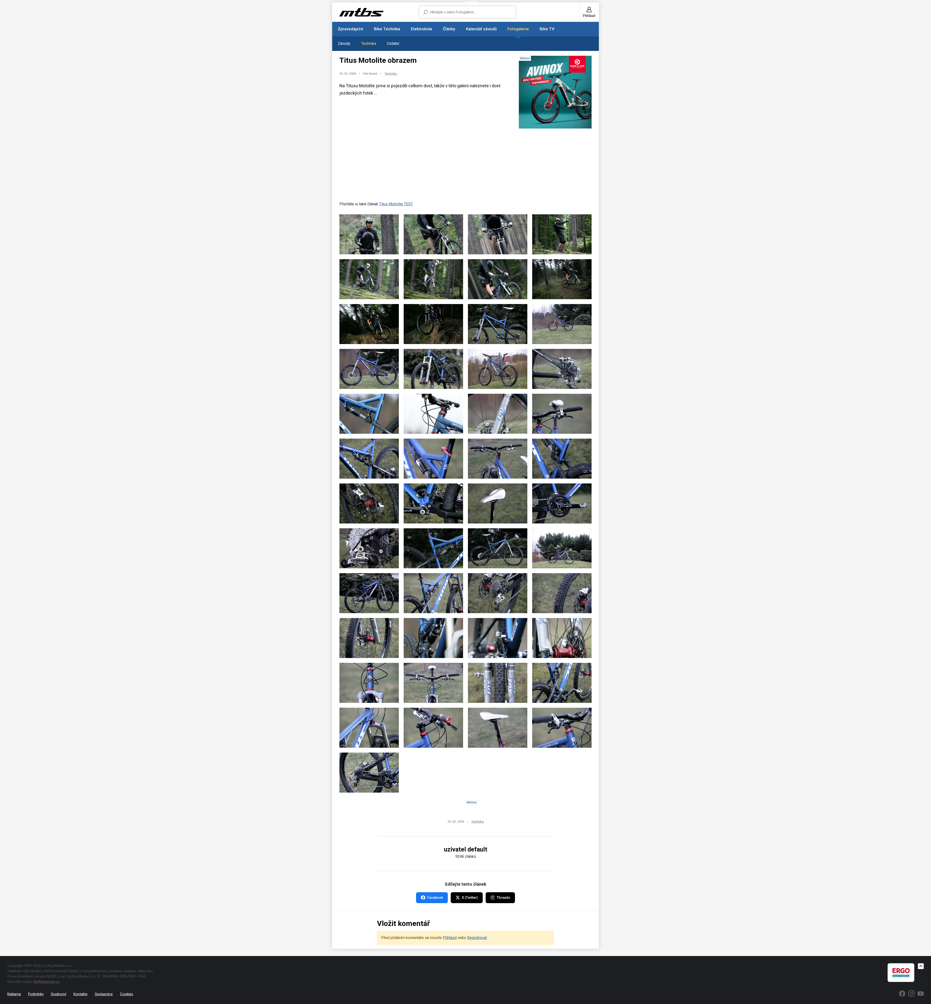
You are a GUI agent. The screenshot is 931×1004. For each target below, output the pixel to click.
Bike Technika (387, 28)
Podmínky (36, 994)
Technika (368, 43)
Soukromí (58, 994)
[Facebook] (902, 993)
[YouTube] (920, 993)
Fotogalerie (518, 28)
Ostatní (393, 43)
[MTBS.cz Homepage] (361, 12)
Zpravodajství (350, 28)
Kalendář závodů (481, 28)
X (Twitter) (470, 898)
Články (449, 28)
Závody (344, 43)
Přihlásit (450, 937)
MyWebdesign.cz (46, 982)
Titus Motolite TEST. (396, 204)
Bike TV (547, 28)
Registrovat (477, 937)
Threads (503, 898)
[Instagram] (911, 993)
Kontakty (80, 994)
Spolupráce (104, 994)
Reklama (14, 994)
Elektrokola (421, 28)
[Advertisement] (465, 167)
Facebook (435, 898)
